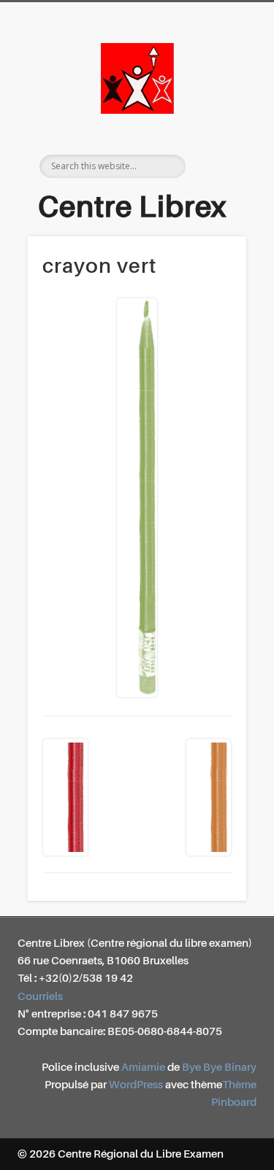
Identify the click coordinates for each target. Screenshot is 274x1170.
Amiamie (143, 1067)
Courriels (40, 996)
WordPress (136, 1085)
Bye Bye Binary (219, 1067)
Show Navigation (221, 130)
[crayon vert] (137, 498)
